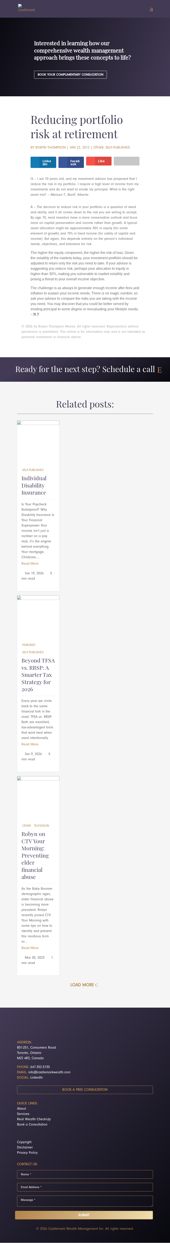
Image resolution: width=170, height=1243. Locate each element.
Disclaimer (25, 1147)
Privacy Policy (27, 1153)
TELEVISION (41, 826)
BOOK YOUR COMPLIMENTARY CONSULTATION (70, 74)
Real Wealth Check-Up (34, 1119)
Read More (30, 564)
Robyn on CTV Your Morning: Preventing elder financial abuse (35, 856)
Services (23, 1114)
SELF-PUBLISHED (118, 147)
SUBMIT (84, 1215)
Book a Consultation (32, 1124)
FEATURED (28, 645)
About (21, 1109)
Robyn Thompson (50, 147)
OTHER (98, 147)
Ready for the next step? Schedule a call (85, 370)
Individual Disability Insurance (33, 486)
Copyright (24, 1142)
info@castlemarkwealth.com (49, 1072)
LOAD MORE (82, 984)
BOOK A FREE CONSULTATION (85, 1090)
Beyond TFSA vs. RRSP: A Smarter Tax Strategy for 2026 (38, 675)
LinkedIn (36, 1077)
